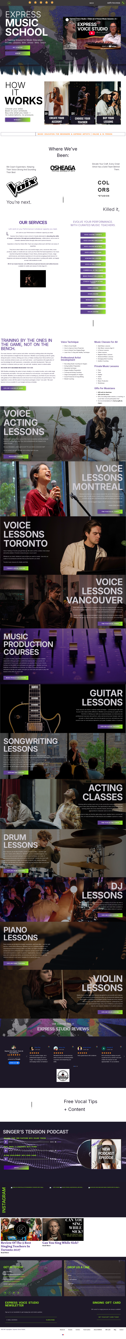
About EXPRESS (98, 1329)
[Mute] (55, 1142)
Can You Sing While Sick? (60, 1242)
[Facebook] (5, 1292)
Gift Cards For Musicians (105, 392)
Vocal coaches (86, 1329)
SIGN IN (91, 3)
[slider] (31, 1150)
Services (78, 1329)
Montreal (62, 1329)
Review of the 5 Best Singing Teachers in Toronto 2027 (16, 1246)
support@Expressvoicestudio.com (13, 1274)
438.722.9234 (113, 2)
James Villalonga (112, 1047)
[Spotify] (18, 1292)
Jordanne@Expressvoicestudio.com (14, 1284)
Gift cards (107, 1329)
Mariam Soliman (87, 1047)
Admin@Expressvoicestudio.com (13, 1279)
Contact (121, 1329)
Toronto (70, 1329)
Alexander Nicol (63, 1047)
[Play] (6, 1142)
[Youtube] (14, 1292)
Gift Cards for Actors (103, 394)
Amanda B (38, 1047)
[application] (33, 1142)
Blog (115, 1329)
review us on (13, 1063)
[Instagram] (9, 1292)
